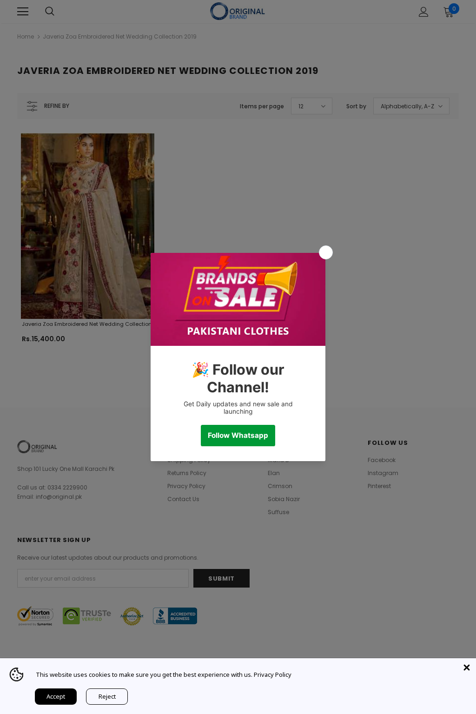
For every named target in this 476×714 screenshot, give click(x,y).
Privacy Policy (272, 674)
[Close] (466, 667)
